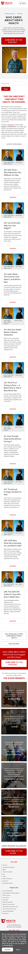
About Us (5, 865)
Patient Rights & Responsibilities (11, 893)
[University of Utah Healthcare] (14, 921)
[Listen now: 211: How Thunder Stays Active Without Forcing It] (12, 419)
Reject (18, 949)
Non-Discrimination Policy (9, 909)
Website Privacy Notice (9, 904)
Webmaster (6, 913)
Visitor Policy (6, 897)
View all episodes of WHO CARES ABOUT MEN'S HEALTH (14, 636)
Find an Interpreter (8, 872)
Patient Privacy (6, 895)
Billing (4, 869)
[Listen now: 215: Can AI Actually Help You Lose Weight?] (12, 208)
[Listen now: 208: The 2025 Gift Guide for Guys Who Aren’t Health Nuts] (12, 577)
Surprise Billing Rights (8, 911)
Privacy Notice (8, 945)
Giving (4, 876)
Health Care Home (10, 13)
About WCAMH (14, 644)
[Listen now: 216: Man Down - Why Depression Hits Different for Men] (12, 155)
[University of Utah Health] (6, 3)
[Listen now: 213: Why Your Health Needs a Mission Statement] (12, 313)
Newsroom (5, 881)
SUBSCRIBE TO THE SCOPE (14, 852)
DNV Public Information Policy (10, 906)
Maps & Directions (7, 878)
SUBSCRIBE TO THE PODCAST (13, 41)
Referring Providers (8, 883)
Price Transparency (8, 890)
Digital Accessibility (8, 902)
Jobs (4, 874)
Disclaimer (5, 899)
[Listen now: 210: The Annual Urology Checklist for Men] (12, 474)
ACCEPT (7, 949)
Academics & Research (8, 867)
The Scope (19, 13)
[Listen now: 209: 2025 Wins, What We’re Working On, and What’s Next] (12, 525)
